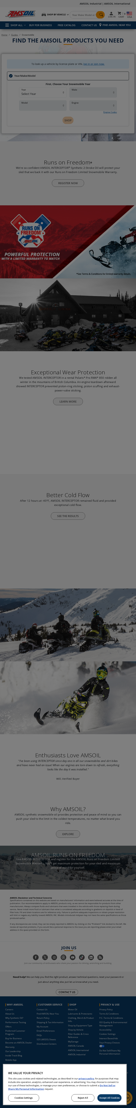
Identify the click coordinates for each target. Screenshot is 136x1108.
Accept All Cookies (109, 1097)
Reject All (83, 1097)
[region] (65, 1084)
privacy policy (86, 1078)
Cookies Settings (24, 1097)
